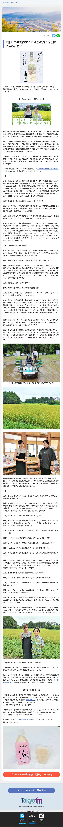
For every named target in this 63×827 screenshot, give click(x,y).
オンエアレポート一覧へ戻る (31, 790)
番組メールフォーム (25, 720)
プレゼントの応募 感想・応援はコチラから (31, 774)
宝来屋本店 (30, 700)
